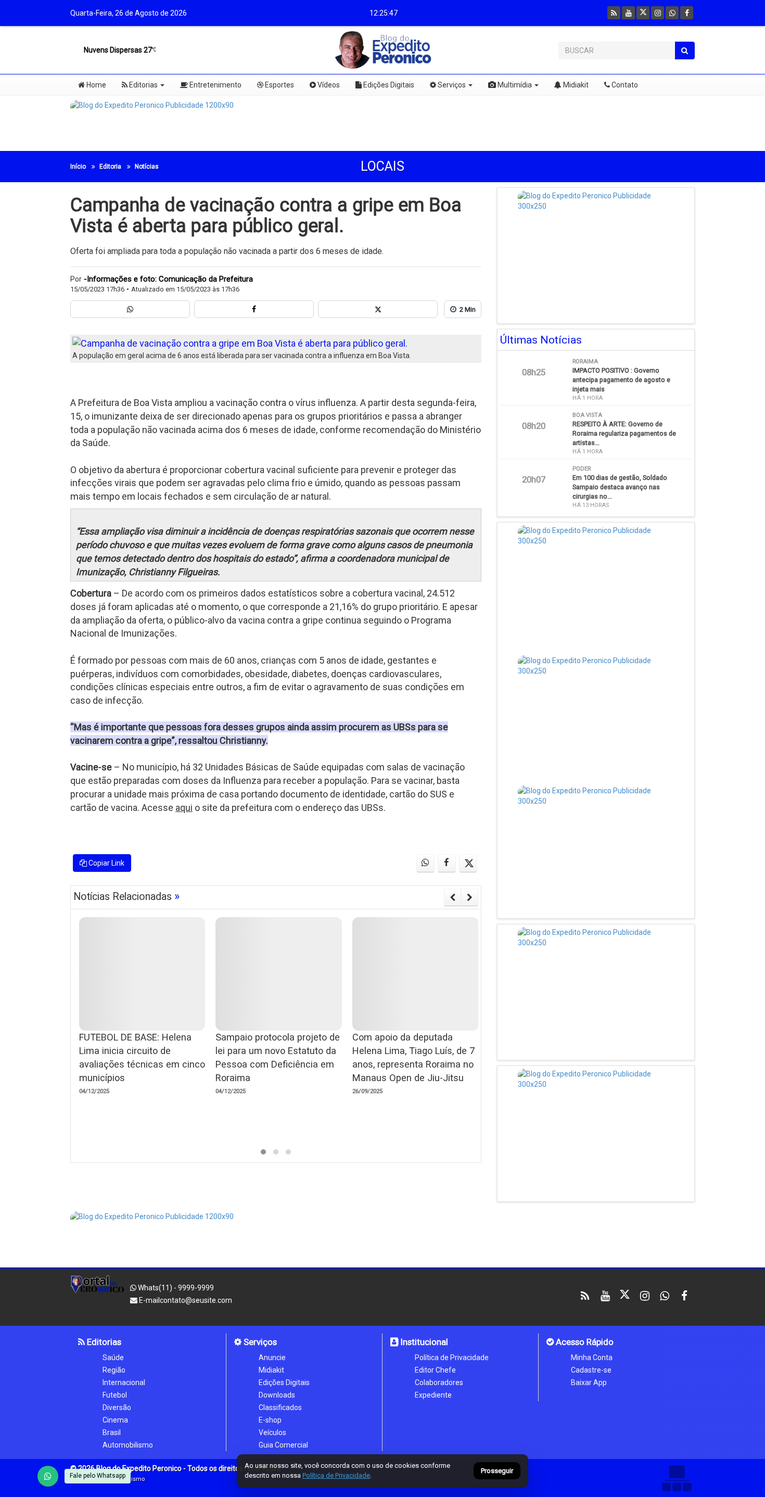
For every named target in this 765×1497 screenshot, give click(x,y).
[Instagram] (657, 12)
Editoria (110, 166)
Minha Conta (592, 1357)
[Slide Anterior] (452, 897)
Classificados (280, 1407)
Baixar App (589, 1382)
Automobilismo (128, 1445)
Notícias (147, 166)
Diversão (117, 1407)
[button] (263, 1152)
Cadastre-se (591, 1370)
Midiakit (575, 85)
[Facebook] (686, 12)
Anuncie (272, 1357)
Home (95, 85)
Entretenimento (214, 85)
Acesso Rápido (584, 1342)
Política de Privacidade (452, 1357)
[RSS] (613, 12)
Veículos (272, 1432)
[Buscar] (684, 50)
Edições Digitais (388, 85)
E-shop (270, 1420)
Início (78, 166)
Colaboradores (439, 1382)
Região (114, 1370)
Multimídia (514, 85)
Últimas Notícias (541, 340)
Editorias (143, 85)
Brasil (112, 1432)
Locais (382, 166)
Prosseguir (497, 1471)
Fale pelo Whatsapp (97, 1475)
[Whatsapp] (672, 12)
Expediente (433, 1395)
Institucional (423, 1342)
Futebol (115, 1395)
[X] (642, 12)
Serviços (451, 85)
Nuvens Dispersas (117, 50)
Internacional (124, 1382)
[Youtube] (628, 12)
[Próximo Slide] (469, 897)
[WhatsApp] (47, 1476)
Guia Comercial (283, 1445)
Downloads (277, 1395)
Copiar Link (105, 863)
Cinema (115, 1420)
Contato (624, 85)
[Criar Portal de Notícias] (676, 1478)
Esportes (278, 85)
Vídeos (328, 85)
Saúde (113, 1357)
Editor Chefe (435, 1370)
